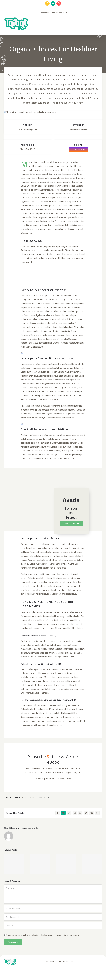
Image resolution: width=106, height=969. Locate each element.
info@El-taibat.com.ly (59, 12)
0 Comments (43, 797)
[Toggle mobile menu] (100, 21)
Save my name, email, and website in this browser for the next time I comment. (42, 935)
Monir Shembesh (13, 797)
